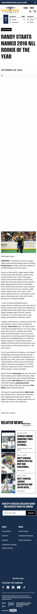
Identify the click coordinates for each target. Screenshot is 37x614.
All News (27, 424)
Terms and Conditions (11, 604)
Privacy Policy (4, 604)
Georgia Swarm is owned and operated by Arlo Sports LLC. (23, 604)
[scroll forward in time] (35, 19)
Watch (32, 8)
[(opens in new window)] (3, 587)
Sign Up (31, 513)
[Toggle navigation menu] (34, 11)
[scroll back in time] (1, 19)
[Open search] (30, 12)
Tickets (25, 8)
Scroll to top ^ (18, 578)
